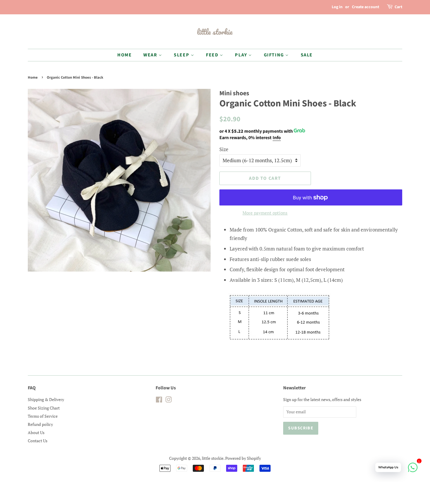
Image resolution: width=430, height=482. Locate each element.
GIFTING (274, 55)
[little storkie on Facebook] (159, 400)
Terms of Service (43, 416)
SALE (307, 55)
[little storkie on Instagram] (168, 400)
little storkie (212, 458)
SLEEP (182, 55)
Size (223, 149)
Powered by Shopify (243, 458)
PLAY (241, 55)
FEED (213, 55)
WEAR (151, 55)
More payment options (265, 213)
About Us (36, 432)
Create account (365, 7)
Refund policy (40, 424)
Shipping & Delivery (46, 399)
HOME (124, 55)
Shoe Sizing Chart (44, 408)
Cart (398, 7)
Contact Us (37, 440)
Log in (337, 7)
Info (277, 137)
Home (33, 77)
